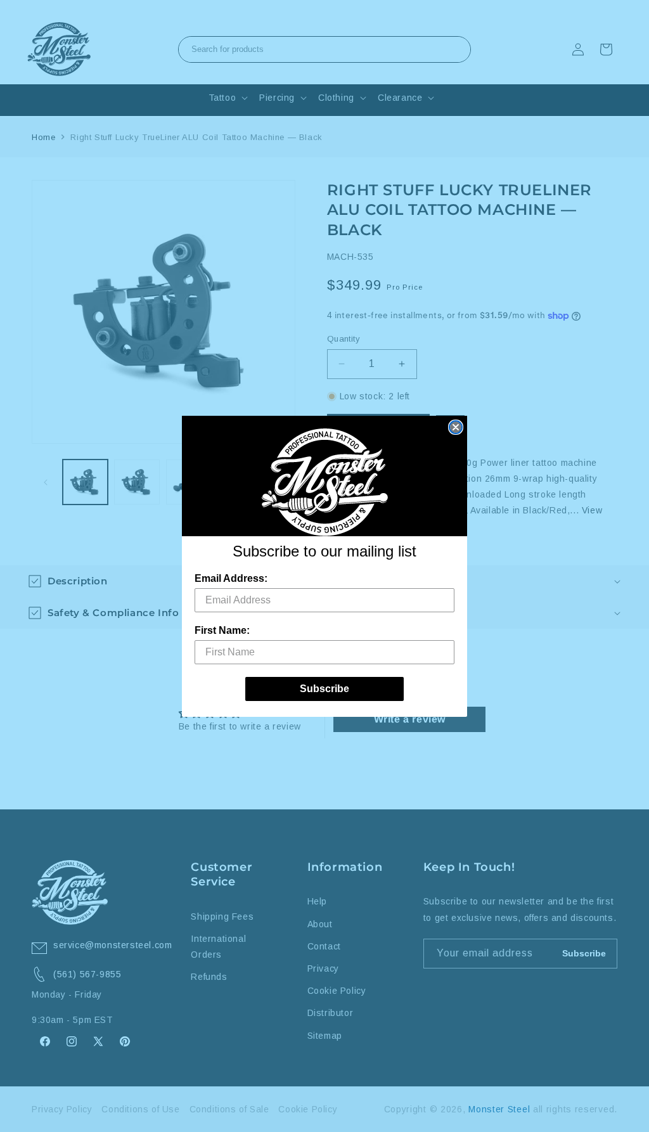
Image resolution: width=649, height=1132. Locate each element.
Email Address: (231, 578)
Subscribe (324, 688)
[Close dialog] (455, 427)
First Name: (222, 630)
